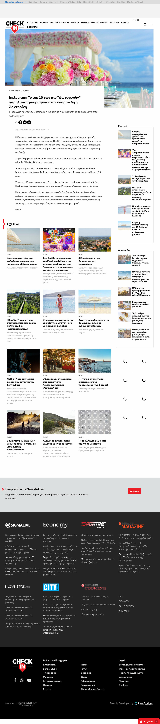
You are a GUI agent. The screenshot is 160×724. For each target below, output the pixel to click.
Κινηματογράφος (52, 680)
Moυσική (48, 676)
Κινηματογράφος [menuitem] (90, 22)
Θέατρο (47, 684)
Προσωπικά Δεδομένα (131, 672)
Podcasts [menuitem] (32, 27)
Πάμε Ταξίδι (14, 90)
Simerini (43, 2)
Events (46, 689)
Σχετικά (13, 224)
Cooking (121, 2)
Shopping (86, 672)
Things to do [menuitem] (62, 22)
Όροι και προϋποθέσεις (132, 668)
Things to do (49, 672)
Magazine (110, 2)
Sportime (53, 2)
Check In (100, 2)
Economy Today (67, 2)
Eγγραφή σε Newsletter (131, 664)
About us (123, 680)
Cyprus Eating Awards (92, 689)
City (79, 2)
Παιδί (84, 664)
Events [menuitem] (125, 22)
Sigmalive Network (14, 2)
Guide (26, 90)
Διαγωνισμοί (88, 684)
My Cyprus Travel (135, 2)
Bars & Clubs (50, 668)
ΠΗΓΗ (18, 209)
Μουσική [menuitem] (74, 22)
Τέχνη (84, 668)
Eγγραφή (134, 491)
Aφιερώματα (88, 680)
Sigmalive (32, 2)
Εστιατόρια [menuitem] (32, 22)
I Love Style (88, 2)
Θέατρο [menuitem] (104, 22)
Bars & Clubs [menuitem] (46, 22)
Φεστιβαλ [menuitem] (115, 22)
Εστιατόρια (49, 664)
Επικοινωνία (125, 676)
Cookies (123, 684)
